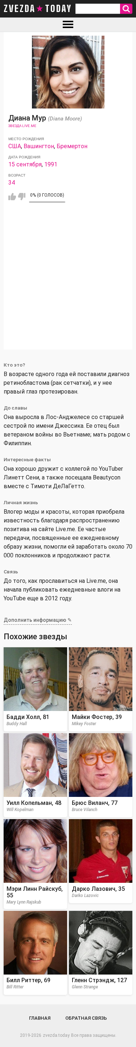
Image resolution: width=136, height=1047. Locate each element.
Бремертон (72, 146)
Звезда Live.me (22, 126)
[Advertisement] (68, 281)
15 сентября (25, 164)
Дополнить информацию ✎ (38, 620)
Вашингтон (39, 146)
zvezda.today (56, 1035)
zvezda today (38, 8)
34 (11, 182)
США (14, 146)
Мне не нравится (21, 196)
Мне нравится (12, 196)
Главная (39, 1018)
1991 (50, 164)
